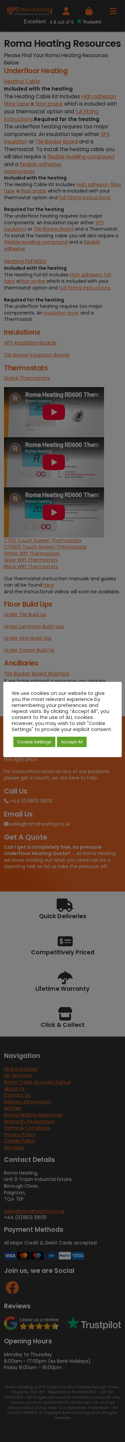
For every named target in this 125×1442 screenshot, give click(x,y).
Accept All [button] (72, 742)
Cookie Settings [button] (34, 742)
